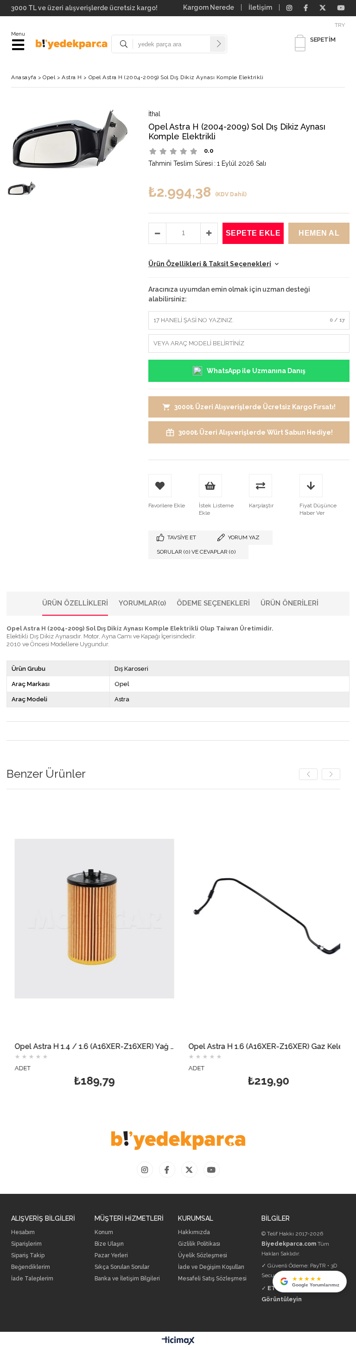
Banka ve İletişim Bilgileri (127, 1279)
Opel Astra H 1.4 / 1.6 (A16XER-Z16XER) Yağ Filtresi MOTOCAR (86, 1047)
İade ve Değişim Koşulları (211, 1267)
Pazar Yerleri (111, 1256)
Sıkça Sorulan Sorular (122, 1267)
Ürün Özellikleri (75, 603)
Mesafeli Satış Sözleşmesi (212, 1279)
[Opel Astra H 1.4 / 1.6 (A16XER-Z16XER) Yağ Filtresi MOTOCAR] (86, 918)
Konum (104, 1232)
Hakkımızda (194, 1232)
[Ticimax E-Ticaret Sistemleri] (178, 1341)
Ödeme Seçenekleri (213, 603)
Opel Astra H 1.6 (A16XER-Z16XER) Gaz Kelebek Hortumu (260, 1047)
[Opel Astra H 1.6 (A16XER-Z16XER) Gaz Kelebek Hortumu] (260, 918)
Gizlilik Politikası (199, 1244)
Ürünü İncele (126, 946)
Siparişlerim (26, 1244)
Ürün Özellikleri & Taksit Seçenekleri (209, 264)
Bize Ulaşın (109, 1244)
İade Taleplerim (32, 1279)
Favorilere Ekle (86, 946)
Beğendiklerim (30, 1267)
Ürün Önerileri (289, 603)
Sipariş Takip (27, 1256)
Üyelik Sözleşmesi (202, 1256)
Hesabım (23, 1232)
